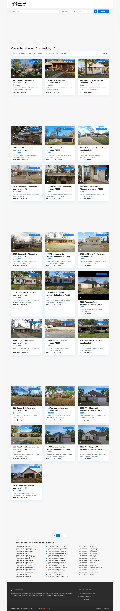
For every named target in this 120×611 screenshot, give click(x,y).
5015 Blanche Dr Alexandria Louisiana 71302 (25, 255)
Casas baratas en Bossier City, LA (25, 562)
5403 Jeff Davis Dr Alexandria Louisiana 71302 (92, 255)
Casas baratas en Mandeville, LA (57, 553)
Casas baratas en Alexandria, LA (25, 566)
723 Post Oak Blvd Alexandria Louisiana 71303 (26, 448)
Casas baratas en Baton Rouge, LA (26, 546)
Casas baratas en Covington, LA (88, 574)
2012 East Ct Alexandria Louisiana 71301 (23, 149)
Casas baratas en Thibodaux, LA (57, 551)
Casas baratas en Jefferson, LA (88, 551)
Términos (98, 608)
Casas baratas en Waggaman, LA (88, 573)
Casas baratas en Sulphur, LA (87, 566)
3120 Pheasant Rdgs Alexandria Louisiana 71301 (91, 303)
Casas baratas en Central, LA (24, 574)
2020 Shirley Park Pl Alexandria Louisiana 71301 (58, 294)
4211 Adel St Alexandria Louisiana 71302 (23, 81)
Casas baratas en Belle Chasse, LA (89, 560)
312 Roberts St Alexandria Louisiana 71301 (91, 81)
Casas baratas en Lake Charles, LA (57, 566)
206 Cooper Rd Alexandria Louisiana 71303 (24, 409)
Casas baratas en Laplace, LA (24, 567)
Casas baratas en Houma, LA (24, 548)
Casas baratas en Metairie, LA (24, 560)
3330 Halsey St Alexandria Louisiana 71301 (24, 294)
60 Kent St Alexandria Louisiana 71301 (55, 81)
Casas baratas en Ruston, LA (24, 571)
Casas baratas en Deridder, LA (56, 558)
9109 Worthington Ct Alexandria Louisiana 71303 (91, 448)
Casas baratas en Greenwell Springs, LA (90, 567)
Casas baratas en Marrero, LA (24, 551)
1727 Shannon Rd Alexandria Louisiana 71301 (58, 188)
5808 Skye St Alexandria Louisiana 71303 (23, 342)
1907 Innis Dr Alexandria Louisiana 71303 (57, 342)
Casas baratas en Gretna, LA (24, 553)
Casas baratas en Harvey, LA (24, 555)
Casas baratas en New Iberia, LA (25, 569)
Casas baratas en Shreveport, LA (57, 562)
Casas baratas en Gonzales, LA (56, 555)
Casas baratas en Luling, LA (87, 571)
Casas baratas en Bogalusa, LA (88, 550)
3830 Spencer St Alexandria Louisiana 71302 (25, 188)
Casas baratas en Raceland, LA (88, 546)
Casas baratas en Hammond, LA (88, 569)
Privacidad (106, 608)
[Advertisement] (60, 29)
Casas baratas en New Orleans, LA (58, 576)
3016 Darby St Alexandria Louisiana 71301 (91, 342)
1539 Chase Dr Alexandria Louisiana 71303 (24, 487)
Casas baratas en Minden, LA (87, 558)
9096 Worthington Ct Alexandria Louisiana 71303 (91, 409)
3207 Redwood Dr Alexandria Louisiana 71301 (92, 149)
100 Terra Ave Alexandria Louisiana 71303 (57, 409)
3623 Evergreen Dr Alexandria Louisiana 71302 (59, 149)
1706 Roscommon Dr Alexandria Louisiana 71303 (58, 255)
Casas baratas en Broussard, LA (57, 571)
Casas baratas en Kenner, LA (24, 558)
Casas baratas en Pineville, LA (56, 564)
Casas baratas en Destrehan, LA (88, 548)
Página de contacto (85, 596)
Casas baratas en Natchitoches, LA (57, 548)
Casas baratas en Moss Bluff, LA (25, 576)
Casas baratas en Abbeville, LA (56, 557)
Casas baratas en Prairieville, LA (88, 557)
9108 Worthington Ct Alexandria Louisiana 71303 (58, 448)
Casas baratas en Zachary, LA (24, 573)
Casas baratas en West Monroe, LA (26, 550)
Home (12, 45)
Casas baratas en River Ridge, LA (88, 555)
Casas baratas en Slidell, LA (87, 562)
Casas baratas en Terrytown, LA (88, 564)
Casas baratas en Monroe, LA (24, 564)
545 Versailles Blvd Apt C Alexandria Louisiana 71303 (91, 188)
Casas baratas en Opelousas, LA (57, 550)
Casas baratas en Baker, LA (55, 569)
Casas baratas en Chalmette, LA (57, 546)
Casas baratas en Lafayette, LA (56, 574)
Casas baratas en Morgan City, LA (57, 567)
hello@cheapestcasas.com (87, 594)
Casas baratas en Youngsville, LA (25, 557)
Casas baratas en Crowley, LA (56, 573)
